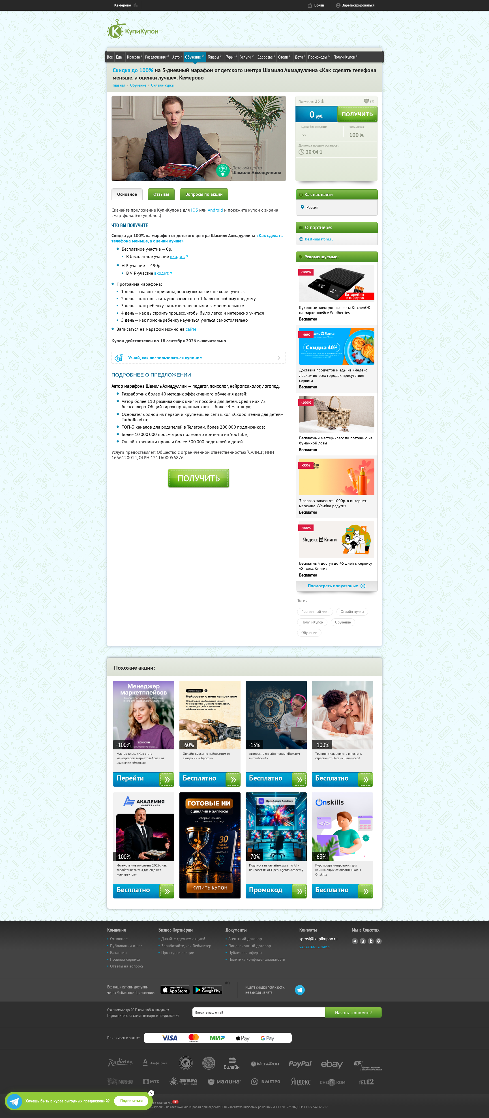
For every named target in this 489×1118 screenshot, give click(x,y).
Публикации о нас (126, 945)
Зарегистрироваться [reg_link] (358, 5)
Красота (134, 57)
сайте (191, 329)
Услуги (247, 57)
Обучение (195, 57)
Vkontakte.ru (363, 941)
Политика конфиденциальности (256, 959)
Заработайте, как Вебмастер (186, 945)
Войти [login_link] (319, 5)
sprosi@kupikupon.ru (318, 938)
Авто (177, 57)
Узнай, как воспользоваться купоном (165, 358)
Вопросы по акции (204, 194)
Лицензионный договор (249, 945)
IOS (195, 210)
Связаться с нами (314, 946)
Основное (127, 194)
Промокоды (319, 57)
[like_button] (366, 101)
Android (216, 210)
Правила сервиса (125, 959)
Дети (300, 57)
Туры (231, 57)
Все (110, 57)
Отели (285, 57)
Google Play (207, 989)
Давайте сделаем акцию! (183, 938)
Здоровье (266, 57)
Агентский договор (245, 938)
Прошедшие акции (177, 952)
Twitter (371, 941)
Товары (215, 57)
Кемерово (122, 5)
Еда (120, 57)
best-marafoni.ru (319, 239)
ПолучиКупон (346, 57)
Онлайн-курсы (352, 611)
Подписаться (131, 1100)
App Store (175, 989)
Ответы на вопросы (127, 966)
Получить (199, 478)
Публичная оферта (245, 952)
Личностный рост (315, 611)
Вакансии (118, 952)
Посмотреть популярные (333, 586)
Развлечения (157, 57)
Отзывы (161, 194)
